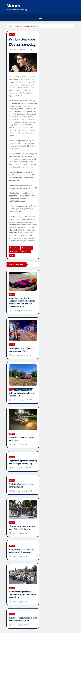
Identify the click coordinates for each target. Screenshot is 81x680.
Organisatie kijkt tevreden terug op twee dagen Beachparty (23, 462)
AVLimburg (16, 311)
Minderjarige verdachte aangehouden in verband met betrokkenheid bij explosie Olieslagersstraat (22, 302)
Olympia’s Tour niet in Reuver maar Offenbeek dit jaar (22, 528)
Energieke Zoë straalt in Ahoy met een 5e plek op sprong (22, 551)
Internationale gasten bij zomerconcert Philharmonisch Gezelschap (22, 594)
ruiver (14, 50)
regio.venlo (16, 400)
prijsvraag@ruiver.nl (16, 230)
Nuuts (13, 6)
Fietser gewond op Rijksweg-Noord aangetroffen (21, 350)
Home (10, 26)
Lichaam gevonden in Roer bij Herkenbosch (22, 394)
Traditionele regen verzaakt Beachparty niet (21, 485)
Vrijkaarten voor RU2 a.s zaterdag (26, 26)
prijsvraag (26, 251)
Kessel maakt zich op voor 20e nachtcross (22, 439)
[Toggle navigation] (40, 18)
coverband (15, 248)
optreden (15, 251)
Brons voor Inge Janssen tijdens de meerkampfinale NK (23, 619)
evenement (28, 248)
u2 (13, 255)
